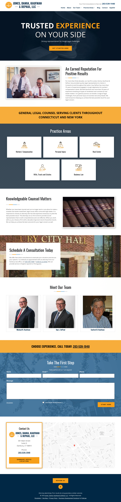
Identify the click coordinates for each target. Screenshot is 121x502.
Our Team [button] (76, 8)
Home (63, 8)
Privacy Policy (53, 498)
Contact (105, 8)
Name (9, 372)
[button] (119, 490)
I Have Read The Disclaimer (53, 402)
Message (10, 381)
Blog (98, 8)
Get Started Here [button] (60, 48)
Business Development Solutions (69, 498)
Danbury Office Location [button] (24, 460)
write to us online (41, 262)
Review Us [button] (60, 480)
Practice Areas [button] (88, 8)
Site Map (45, 498)
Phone (81, 372)
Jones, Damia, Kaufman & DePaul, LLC (56, 495)
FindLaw (83, 498)
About (69, 8)
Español (112, 8)
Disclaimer (10, 403)
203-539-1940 (108, 3)
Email (45, 372)
